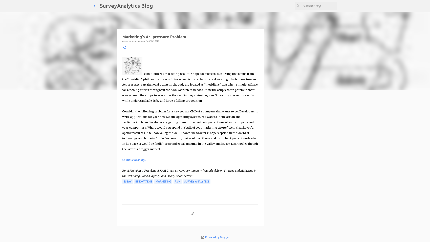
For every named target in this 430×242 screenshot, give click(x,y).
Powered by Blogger (217, 237)
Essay (128, 181)
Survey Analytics (196, 181)
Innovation (143, 181)
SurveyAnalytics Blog (126, 6)
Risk (177, 181)
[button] (124, 48)
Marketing (163, 181)
